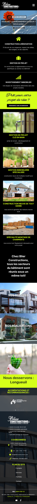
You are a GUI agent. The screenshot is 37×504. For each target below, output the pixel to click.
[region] (18, 22)
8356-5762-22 (20, 491)
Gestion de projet (18, 63)
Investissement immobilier (18, 82)
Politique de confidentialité (22, 496)
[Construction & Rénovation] (18, 39)
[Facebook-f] (21, 500)
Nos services (18, 295)
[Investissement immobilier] (18, 77)
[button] (33, 5)
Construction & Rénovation (18, 44)
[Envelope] (16, 500)
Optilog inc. (10, 496)
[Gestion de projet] (18, 58)
